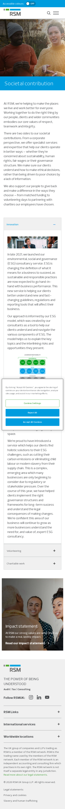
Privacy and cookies (15, 795)
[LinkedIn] (39, 697)
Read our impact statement (25, 643)
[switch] (31, 3)
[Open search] (48, 13)
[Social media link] (12, 668)
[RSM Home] (12, 12)
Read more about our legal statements (25, 774)
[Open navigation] (56, 13)
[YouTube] (47, 697)
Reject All (32, 412)
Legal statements (13, 789)
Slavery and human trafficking (20, 800)
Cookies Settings (32, 403)
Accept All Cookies (32, 422)
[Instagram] (31, 697)
